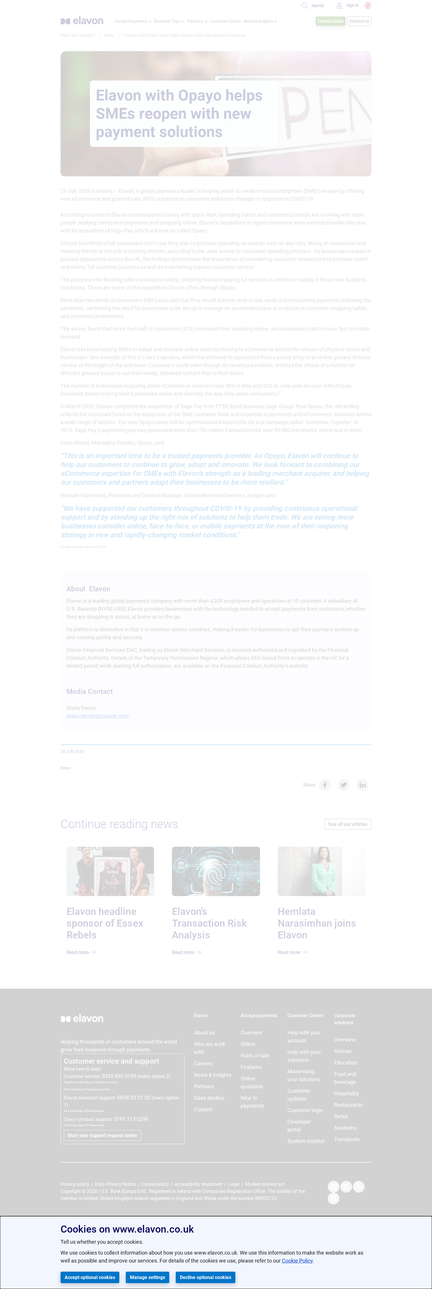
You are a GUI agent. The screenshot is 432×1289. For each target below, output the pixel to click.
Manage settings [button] (147, 1277)
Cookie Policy (297, 1261)
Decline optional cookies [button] (205, 1277)
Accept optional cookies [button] (90, 1277)
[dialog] (216, 1252)
